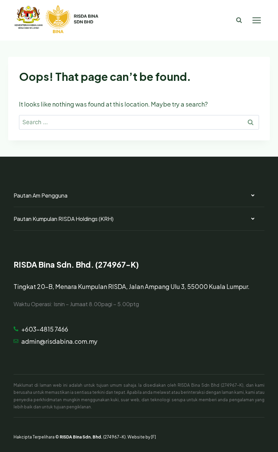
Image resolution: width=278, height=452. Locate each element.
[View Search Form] (239, 20)
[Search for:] (139, 121)
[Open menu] (256, 20)
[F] (153, 436)
